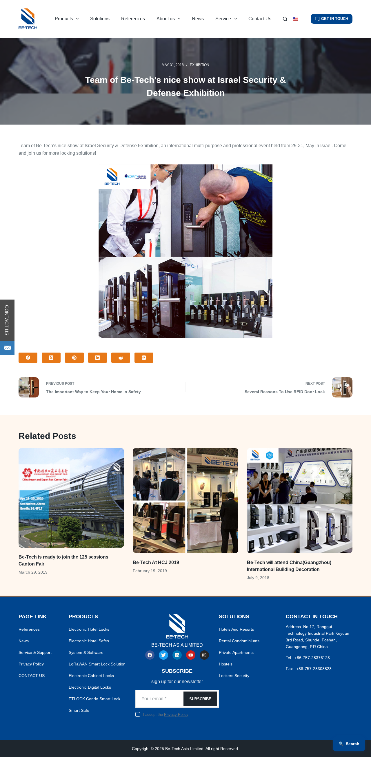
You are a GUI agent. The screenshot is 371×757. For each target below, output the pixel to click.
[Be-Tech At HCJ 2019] (185, 500)
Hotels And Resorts (236, 629)
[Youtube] (190, 655)
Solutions (100, 18)
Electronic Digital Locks (90, 687)
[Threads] (143, 358)
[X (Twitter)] (51, 358)
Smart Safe (79, 710)
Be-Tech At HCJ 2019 (156, 562)
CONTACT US (32, 675)
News (198, 18)
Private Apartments (236, 652)
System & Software (86, 652)
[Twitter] (163, 655)
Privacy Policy (31, 664)
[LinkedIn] (97, 358)
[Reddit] (120, 358)
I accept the (165, 714)
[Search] (285, 19)
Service (223, 18)
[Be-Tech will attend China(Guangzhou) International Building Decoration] (299, 500)
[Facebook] (28, 358)
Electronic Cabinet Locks (91, 675)
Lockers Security (234, 675)
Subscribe (200, 699)
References (133, 18)
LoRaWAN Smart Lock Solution (97, 664)
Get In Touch (334, 19)
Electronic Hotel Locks (89, 629)
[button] (299, 19)
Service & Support (35, 652)
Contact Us (259, 18)
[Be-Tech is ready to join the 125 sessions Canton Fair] (71, 498)
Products (64, 18)
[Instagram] (204, 655)
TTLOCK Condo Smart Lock (94, 698)
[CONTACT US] (7, 348)
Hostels (225, 664)
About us (166, 18)
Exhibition (199, 65)
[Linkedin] (177, 655)
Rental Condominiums (239, 641)
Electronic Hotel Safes (89, 641)
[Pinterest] (74, 358)
